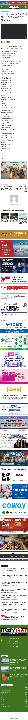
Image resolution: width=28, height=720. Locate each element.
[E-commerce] (14, 359)
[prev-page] (13, 226)
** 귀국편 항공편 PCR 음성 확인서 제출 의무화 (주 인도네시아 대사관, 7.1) (21, 189)
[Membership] (14, 234)
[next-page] (15, 226)
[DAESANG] (14, 525)
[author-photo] (14, 199)
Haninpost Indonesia (6, 22)
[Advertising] (14, 170)
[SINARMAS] (14, 440)
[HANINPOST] (14, 474)
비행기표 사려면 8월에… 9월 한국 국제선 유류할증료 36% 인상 (14, 220)
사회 (2, 697)
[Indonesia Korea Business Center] (14, 279)
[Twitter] (14, 646)
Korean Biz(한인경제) (5, 692)
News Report (17, 715)
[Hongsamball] (14, 265)
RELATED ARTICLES (8, 210)
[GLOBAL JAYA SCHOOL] (14, 458)
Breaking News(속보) (5, 11)
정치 (2, 687)
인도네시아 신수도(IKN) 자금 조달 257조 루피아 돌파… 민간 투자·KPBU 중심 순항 (13, 569)
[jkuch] (14, 542)
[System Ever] (14, 342)
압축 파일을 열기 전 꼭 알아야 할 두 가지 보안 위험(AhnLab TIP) (5, 221)
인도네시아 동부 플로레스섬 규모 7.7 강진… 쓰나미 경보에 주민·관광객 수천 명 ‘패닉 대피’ (23, 221)
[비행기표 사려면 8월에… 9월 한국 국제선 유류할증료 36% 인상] (14, 216)
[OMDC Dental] (14, 376)
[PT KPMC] (14, 292)
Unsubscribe (10, 715)
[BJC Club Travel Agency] (14, 423)
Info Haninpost (7, 714)
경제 (2, 694)
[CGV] (14, 556)
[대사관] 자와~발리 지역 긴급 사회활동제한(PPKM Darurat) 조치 (6, 188)
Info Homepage (21, 714)
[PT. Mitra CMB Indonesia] (14, 393)
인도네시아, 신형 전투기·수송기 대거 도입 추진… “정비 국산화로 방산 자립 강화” (14, 616)
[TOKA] (14, 408)
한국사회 (3, 704)
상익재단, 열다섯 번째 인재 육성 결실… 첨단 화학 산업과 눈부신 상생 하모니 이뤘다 (13, 596)
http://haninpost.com (14, 205)
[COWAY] (14, 508)
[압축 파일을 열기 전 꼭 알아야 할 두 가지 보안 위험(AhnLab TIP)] (5, 216)
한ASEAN (3, 701)
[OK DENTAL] (14, 309)
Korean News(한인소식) (6, 690)
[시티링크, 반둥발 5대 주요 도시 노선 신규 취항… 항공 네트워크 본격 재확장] (5, 669)
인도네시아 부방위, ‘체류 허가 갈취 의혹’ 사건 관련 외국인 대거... (18, 675)
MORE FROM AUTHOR (19, 210)
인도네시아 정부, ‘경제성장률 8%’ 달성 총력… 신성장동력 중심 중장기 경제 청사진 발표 (13, 603)
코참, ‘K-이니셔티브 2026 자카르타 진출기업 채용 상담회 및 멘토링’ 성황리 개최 (13, 589)
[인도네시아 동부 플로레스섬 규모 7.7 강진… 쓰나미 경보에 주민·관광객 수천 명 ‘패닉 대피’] (23, 216)
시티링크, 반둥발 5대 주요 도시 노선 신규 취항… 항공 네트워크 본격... (18, 667)
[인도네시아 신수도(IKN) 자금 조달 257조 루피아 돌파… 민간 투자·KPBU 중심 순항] (5, 661)
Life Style (3, 699)
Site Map (14, 714)
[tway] (14, 3)
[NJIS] (14, 491)
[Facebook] (11, 646)
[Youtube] (17, 646)
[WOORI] (14, 326)
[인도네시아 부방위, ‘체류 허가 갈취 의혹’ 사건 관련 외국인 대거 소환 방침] (5, 677)
